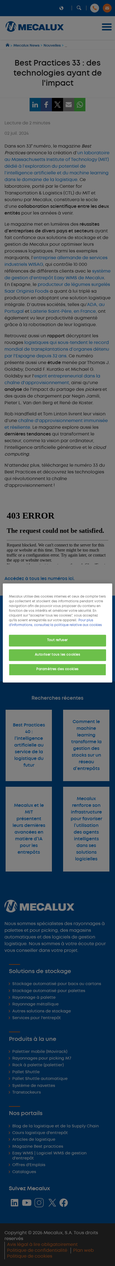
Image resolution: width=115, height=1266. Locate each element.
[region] (57, 632)
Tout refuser (57, 640)
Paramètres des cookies (57, 669)
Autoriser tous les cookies (57, 655)
